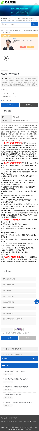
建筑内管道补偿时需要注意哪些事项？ (16, 387)
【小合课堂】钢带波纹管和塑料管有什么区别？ (19, 402)
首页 (11, 30)
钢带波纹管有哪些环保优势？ (14, 394)
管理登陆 (28, 429)
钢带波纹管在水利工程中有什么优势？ (16, 379)
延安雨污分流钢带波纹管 (15, 354)
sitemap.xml (21, 429)
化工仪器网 (33, 421)
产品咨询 (10, 105)
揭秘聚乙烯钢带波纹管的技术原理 (15, 371)
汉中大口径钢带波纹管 (14, 349)
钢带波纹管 (27, 30)
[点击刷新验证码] (19, 329)
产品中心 (17, 30)
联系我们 (29, 105)
